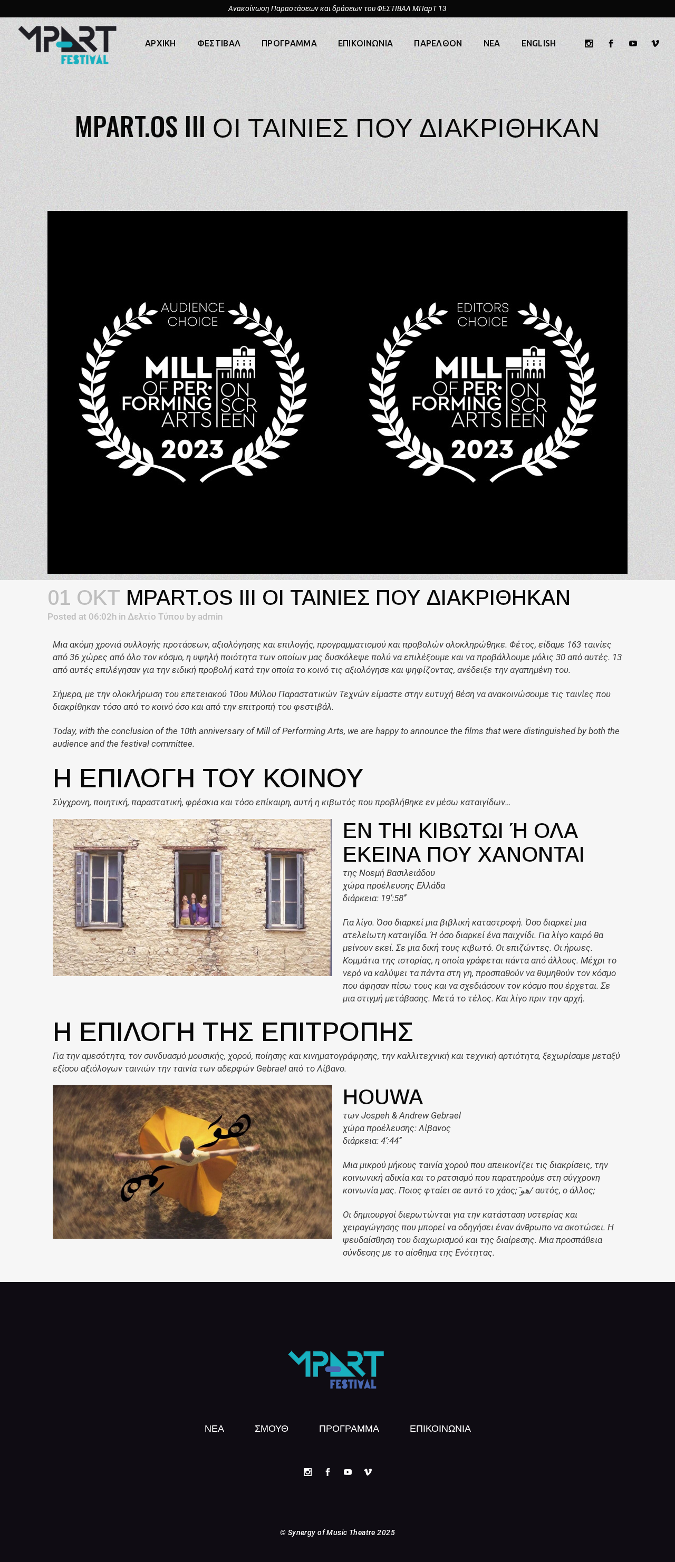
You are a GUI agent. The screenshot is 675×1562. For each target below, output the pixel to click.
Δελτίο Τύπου (156, 616)
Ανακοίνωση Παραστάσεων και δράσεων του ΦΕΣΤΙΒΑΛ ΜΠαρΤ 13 (337, 8)
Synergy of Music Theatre (331, 1532)
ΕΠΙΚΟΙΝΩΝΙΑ (440, 1427)
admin (210, 616)
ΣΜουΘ (271, 1427)
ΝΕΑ (214, 1427)
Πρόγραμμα (349, 1427)
